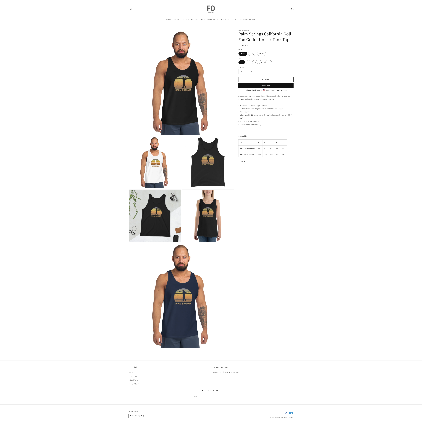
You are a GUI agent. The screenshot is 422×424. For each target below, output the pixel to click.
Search (131, 372)
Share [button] (243, 161)
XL (268, 62)
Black (243, 54)
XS (242, 62)
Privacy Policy (133, 376)
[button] (131, 9)
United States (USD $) (137, 416)
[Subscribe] (228, 396)
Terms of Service (134, 384)
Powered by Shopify (288, 417)
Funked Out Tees (278, 417)
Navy (252, 54)
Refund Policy (133, 380)
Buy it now (266, 85)
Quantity (241, 67)
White (261, 54)
